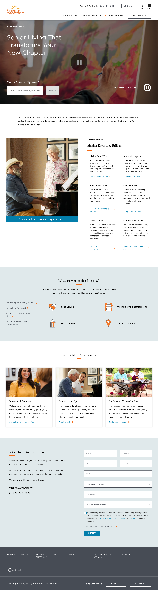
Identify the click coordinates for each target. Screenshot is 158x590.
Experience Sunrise (92, 15)
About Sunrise (115, 15)
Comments (90, 494)
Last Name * (126, 453)
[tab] (22, 302)
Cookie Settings (91, 583)
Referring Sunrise (17, 554)
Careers (69, 554)
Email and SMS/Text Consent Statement (111, 518)
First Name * (91, 453)
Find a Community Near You (25, 82)
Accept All (116, 583)
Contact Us (128, 554)
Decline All (140, 583)
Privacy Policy (133, 518)
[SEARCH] (141, 5)
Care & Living (70, 15)
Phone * (124, 464)
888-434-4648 (107, 6)
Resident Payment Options (103, 555)
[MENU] (149, 5)
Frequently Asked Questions (46, 555)
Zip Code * (90, 474)
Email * (89, 464)
